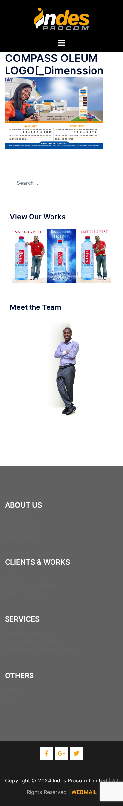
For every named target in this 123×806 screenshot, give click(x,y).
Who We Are (20, 519)
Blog (10, 698)
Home (12, 689)
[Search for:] (58, 183)
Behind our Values (27, 593)
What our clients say (30, 584)
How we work (22, 536)
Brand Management (29, 632)
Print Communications (32, 641)
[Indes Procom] (61, 18)
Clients (13, 575)
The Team (17, 527)
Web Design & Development (39, 650)
